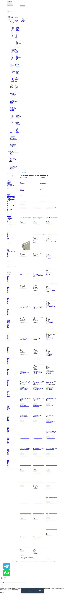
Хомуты (12, 120)
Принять (40, 590)
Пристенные (13, 99)
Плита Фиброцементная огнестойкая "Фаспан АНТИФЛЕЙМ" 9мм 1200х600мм (25, 218)
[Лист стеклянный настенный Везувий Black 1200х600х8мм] (52, 460)
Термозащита (24, 172)
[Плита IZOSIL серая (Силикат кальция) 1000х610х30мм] (52, 229)
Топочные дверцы (12, 143)
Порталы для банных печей (11, 90)
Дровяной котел (12, 109)
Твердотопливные (12, 107)
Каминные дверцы (12, 142)
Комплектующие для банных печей (17, 79)
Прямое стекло (13, 96)
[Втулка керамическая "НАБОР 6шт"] (26, 278)
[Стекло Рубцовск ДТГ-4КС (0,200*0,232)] (52, 278)
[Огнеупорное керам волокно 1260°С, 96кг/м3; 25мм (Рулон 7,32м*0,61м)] (39, 311)
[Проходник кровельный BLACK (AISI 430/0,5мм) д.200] (26, 393)
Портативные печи (12, 157)
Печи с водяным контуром (16, 46)
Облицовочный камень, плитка (17, 90)
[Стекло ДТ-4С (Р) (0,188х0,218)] (52, 477)
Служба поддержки (23, 558)
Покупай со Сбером (31, 18)
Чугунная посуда (12, 158)
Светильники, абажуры (13, 167)
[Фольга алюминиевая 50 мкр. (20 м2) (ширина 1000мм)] (26, 311)
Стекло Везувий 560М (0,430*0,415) (51, 348)
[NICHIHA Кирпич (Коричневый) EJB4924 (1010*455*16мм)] (52, 212)
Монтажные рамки (12, 149)
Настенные (18, 66)
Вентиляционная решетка (13, 166)
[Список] (22, 204)
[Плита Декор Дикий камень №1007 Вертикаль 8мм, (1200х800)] (52, 245)
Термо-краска (12, 168)
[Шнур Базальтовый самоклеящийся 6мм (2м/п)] (52, 393)
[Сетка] (21, 204)
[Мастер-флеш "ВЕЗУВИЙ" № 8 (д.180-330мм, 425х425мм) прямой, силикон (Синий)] (39, 477)
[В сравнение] (52, 370)
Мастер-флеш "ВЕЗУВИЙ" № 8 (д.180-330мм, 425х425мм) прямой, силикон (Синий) (38, 483)
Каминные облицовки (13, 98)
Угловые (12, 100)
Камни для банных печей (11, 77)
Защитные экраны (12, 164)
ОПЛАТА (23, 19)
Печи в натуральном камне (16, 38)
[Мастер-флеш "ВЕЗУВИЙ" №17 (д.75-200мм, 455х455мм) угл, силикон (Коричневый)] (39, 508)
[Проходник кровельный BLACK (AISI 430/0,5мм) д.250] (39, 393)
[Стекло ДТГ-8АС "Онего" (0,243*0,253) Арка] (52, 492)
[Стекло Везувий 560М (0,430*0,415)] (52, 343)
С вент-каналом (17, 121)
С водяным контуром (12, 26)
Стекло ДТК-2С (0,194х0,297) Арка (51, 316)
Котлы (10, 106)
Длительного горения (13, 108)
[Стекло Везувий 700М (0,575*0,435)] (39, 359)
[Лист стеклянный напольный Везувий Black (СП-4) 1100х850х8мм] (39, 443)
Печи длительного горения (11, 46)
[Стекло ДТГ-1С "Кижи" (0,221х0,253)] (26, 477)
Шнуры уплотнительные (13, 139)
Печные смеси (12, 137)
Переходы (17, 117)
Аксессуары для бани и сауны (16, 87)
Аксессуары (13, 105)
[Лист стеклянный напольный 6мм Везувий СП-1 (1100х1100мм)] (52, 426)
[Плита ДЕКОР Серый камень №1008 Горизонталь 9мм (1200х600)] (39, 245)
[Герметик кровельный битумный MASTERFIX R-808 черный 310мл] (26, 376)
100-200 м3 (12, 33)
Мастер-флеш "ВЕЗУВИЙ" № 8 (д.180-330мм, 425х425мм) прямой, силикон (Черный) (25, 514)
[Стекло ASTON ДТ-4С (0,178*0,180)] (52, 327)
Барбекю (11, 154)
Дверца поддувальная (13, 144)
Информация (9, 558)
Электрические (12, 110)
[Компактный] (24, 204)
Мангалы (11, 156)
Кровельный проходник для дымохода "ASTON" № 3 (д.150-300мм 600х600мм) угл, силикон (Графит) (38, 285)
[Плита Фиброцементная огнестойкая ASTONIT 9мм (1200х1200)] (26, 245)
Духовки (11, 150)
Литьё (15, 134)
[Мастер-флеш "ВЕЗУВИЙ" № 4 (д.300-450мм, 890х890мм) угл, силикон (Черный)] (39, 541)
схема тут (16, 17)
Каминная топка (12, 93)
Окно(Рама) (16, 77)
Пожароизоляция (12, 136)
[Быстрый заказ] (25, 223)
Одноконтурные (18, 115)
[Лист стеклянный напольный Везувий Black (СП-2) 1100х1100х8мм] (52, 443)
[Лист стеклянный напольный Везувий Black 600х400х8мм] (39, 460)
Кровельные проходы (13, 135)
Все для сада (11, 151)
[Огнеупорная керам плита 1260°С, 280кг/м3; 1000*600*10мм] (52, 376)
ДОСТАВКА (23, 20)
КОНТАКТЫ (23, 21)
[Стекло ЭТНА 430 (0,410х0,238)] (26, 541)
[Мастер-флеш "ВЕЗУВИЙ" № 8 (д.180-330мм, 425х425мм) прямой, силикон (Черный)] (26, 508)
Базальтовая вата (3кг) (49, 415)
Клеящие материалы (13, 138)
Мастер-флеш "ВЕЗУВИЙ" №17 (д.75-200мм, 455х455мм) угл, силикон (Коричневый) (38, 514)
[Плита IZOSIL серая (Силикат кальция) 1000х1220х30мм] (39, 229)
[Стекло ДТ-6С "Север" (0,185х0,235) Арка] (52, 359)
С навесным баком (17, 60)
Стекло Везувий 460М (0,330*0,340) (38, 348)
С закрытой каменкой (17, 63)
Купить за (1, 592)
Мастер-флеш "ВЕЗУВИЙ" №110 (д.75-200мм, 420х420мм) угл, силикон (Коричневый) (51, 530)
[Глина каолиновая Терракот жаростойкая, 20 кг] (39, 410)
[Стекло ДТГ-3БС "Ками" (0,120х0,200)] (52, 508)
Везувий (12, 115)
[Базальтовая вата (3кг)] (52, 410)
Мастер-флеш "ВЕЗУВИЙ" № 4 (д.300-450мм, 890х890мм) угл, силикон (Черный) (38, 548)
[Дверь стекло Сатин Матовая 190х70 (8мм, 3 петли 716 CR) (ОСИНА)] (39, 212)
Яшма (12, 85)
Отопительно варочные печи (16, 21)
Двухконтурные (18, 116)
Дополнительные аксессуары (14, 165)
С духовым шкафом (17, 24)
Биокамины (11, 103)
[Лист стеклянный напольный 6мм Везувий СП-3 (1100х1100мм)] (26, 443)
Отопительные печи (12, 19)
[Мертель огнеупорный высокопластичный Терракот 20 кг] (26, 410)
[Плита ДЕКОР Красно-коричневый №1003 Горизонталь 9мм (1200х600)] (52, 261)
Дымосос (17, 123)
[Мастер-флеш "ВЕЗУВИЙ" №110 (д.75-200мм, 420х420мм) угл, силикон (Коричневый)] (52, 524)
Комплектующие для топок (14, 101)
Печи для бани (16, 51)
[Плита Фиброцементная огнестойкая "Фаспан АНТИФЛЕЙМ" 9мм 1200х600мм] (26, 212)
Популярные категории (36, 558)
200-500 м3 (17, 35)
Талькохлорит (13, 84)
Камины (15, 91)
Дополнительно (17, 122)
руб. (9, 3)
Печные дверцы (12, 146)
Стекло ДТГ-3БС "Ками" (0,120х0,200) (51, 513)
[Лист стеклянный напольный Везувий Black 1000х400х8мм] (26, 460)
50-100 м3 (12, 31)
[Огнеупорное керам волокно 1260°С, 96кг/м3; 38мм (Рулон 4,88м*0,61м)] (39, 376)
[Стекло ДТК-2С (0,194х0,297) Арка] (52, 311)
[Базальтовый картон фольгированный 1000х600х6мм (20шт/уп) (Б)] (52, 294)
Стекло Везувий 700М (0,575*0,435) (38, 364)
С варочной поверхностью (13, 48)
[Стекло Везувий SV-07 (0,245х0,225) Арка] (26, 343)
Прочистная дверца (12, 145)
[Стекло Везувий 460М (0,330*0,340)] (39, 343)
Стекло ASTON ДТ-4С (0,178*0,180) (51, 332)
